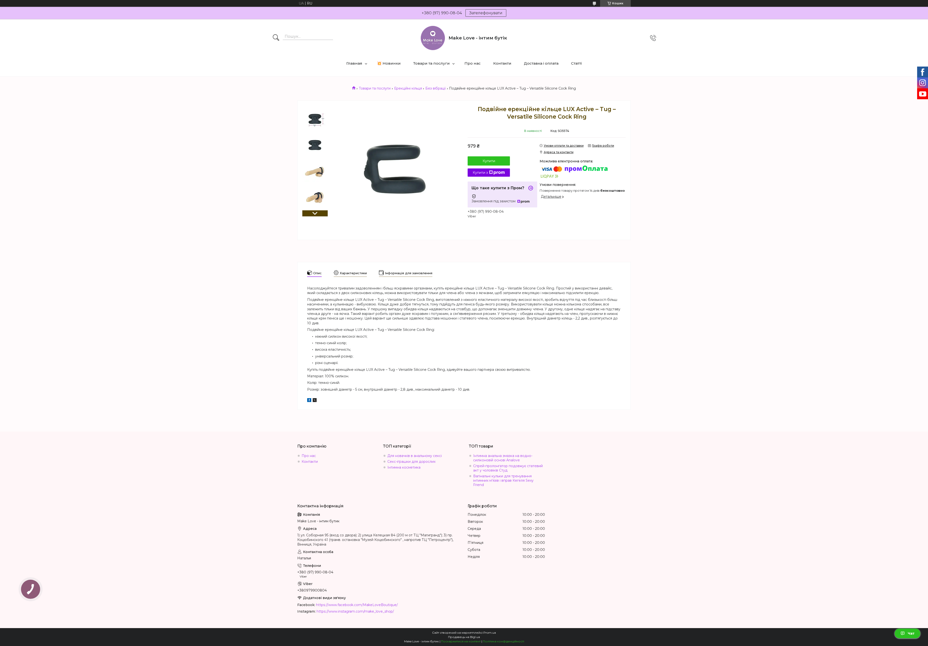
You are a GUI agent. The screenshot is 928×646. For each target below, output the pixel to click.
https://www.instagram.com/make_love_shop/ (355, 611)
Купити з (480, 172)
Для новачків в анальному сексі (414, 456)
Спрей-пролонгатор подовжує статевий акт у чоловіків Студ (508, 468)
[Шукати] (276, 38)
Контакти (502, 63)
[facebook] (309, 401)
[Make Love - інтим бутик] (433, 38)
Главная (354, 63)
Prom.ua (489, 632)
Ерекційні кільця (408, 88)
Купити (489, 161)
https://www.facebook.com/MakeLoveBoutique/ (357, 605)
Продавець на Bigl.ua (464, 637)
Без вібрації (435, 88)
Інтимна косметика (403, 467)
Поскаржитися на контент (461, 641)
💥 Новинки (389, 63)
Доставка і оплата (541, 63)
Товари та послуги (431, 63)
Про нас (472, 63)
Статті (576, 63)
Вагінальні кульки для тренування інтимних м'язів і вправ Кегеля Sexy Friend (503, 480)
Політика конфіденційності (503, 641)
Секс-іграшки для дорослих (411, 461)
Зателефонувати (485, 13)
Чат (911, 633)
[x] (315, 401)
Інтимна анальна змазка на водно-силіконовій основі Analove (502, 458)
